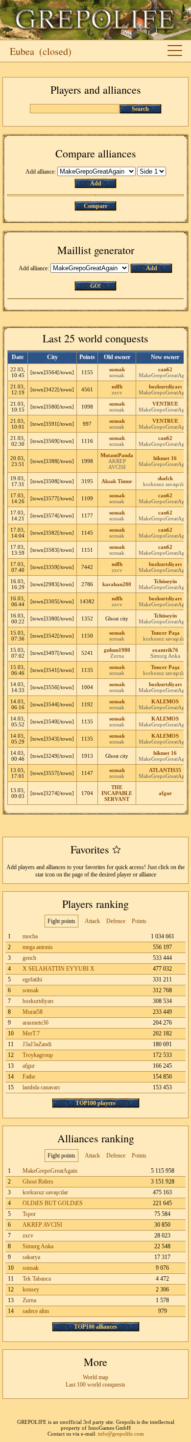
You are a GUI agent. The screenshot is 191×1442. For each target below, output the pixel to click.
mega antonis (38, 947)
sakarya (31, 1257)
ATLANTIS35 (165, 770)
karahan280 (116, 584)
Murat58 (33, 1011)
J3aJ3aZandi (37, 1044)
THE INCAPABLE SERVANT (116, 793)
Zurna (117, 656)
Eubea (22, 51)
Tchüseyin (165, 581)
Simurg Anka (165, 656)
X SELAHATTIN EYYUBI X (59, 968)
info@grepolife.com (121, 1434)
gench (29, 957)
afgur (165, 793)
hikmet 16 (165, 458)
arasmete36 (35, 1022)
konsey (31, 1289)
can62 (165, 369)
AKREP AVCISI (117, 464)
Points (139, 921)
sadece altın (36, 1311)
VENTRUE (165, 404)
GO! (95, 286)
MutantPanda (116, 455)
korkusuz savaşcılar (165, 484)
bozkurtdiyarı (165, 386)
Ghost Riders (38, 1181)
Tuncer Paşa (165, 633)
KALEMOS (165, 701)
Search (140, 108)
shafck (165, 478)
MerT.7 (31, 1033)
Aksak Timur (116, 481)
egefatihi (32, 979)
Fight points (61, 921)
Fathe (29, 1076)
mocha (30, 936)
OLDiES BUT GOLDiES (53, 1203)
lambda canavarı (41, 1087)
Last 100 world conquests (95, 1384)
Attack (92, 921)
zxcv (117, 392)
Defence (115, 921)
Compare (95, 206)
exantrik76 (165, 650)
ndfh (117, 386)
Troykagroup (38, 1055)
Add (95, 183)
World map (95, 1377)
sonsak (117, 369)
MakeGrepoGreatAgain (50, 1170)
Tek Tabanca (37, 1278)
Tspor (29, 1213)
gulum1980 (117, 650)
